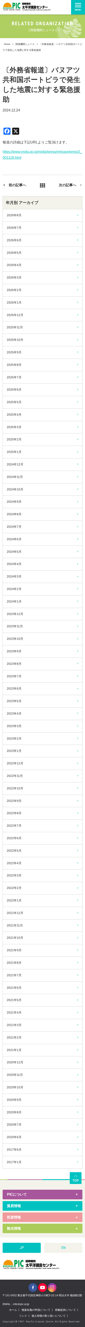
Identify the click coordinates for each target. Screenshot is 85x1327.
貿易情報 (14, 1206)
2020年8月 (14, 1112)
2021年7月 (14, 975)
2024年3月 (14, 576)
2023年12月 (15, 614)
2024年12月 (15, 464)
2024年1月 (14, 601)
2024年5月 (14, 551)
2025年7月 (14, 377)
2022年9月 (14, 801)
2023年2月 (14, 738)
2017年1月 (14, 1162)
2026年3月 (14, 277)
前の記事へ (17, 185)
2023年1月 (14, 751)
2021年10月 (15, 937)
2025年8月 (14, 365)
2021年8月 (14, 962)
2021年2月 (14, 1037)
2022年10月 (15, 788)
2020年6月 (14, 1137)
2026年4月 (14, 265)
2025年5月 (14, 402)
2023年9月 (14, 651)
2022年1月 (14, 900)
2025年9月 (14, 352)
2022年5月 (14, 850)
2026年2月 (14, 290)
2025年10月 (15, 340)
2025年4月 (14, 414)
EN (63, 1248)
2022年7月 (14, 825)
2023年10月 (15, 638)
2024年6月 (14, 539)
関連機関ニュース (25, 44)
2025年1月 (14, 452)
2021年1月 (14, 1050)
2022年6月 (14, 838)
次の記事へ (67, 185)
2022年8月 (14, 813)
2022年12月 (15, 763)
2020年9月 (14, 1100)
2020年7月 (14, 1124)
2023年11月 (15, 626)
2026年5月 (14, 252)
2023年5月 (14, 701)
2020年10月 (15, 1087)
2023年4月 (14, 713)
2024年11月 (15, 477)
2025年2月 (14, 439)
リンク (23, 1315)
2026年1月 (14, 302)
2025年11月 (15, 327)
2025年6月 (14, 389)
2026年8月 (14, 215)
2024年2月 (14, 589)
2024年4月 (14, 564)
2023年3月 (14, 726)
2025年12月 (15, 315)
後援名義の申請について (36, 1310)
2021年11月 (15, 925)
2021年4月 (14, 1012)
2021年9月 (14, 950)
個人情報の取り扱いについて (49, 1315)
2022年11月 (15, 776)
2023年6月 (14, 688)
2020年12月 (15, 1062)
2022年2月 (14, 888)
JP (22, 1248)
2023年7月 (14, 676)
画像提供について (65, 1310)
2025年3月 (14, 427)
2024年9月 (14, 501)
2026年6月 (14, 240)
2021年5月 (14, 1000)
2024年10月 (15, 489)
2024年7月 (14, 526)
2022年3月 (14, 875)
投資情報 (14, 1217)
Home (7, 44)
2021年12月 (15, 913)
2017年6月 (14, 1149)
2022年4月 (14, 863)
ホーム (13, 1310)
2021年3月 (14, 1025)
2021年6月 (14, 987)
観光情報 (14, 1228)
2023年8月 (14, 663)
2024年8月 (14, 514)
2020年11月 (15, 1075)
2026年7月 (14, 227)
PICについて (17, 1194)
